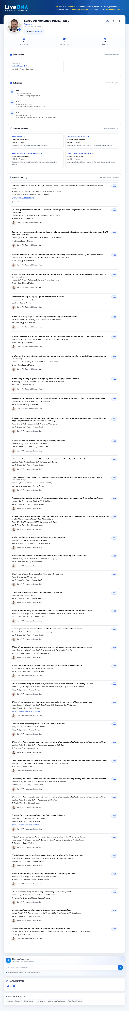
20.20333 (38, 31)
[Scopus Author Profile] (119, 21)
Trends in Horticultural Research (79, 153)
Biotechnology (17, 136)
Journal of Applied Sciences (77, 136)
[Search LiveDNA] (120, 967)
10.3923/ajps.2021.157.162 (24, 198)
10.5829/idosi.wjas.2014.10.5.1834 (27, 712)
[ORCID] (113, 21)
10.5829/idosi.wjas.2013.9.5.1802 (26, 825)
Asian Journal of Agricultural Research (26, 153)
